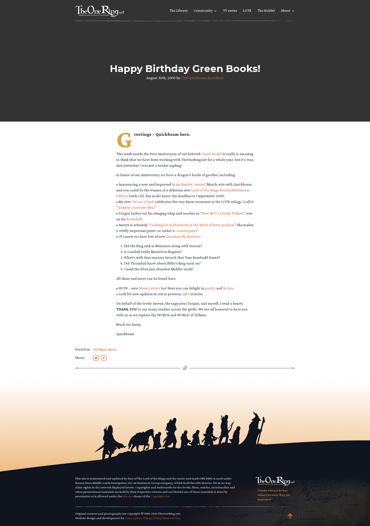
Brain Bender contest (188, 184)
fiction (228, 288)
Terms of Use (171, 518)
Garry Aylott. (133, 518)
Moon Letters (149, 288)
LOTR (247, 10)
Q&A (186, 294)
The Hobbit (266, 10)
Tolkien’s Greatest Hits (136, 207)
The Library (178, 10)
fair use (128, 496)
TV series (230, 10)
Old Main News (105, 349)
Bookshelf (134, 219)
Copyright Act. (160, 496)
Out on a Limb (143, 202)
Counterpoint (186, 230)
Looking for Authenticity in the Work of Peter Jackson (192, 225)
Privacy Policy (152, 518)
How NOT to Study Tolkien (222, 213)
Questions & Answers (183, 236)
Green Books (211, 154)
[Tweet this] (96, 358)
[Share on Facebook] (104, 358)
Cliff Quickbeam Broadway (202, 78)
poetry (210, 288)
